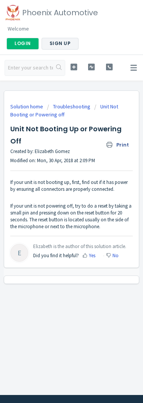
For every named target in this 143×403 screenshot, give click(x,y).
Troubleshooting (71, 106)
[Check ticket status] (91, 67)
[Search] (59, 68)
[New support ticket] (74, 67)
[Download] (57, 196)
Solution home (27, 106)
